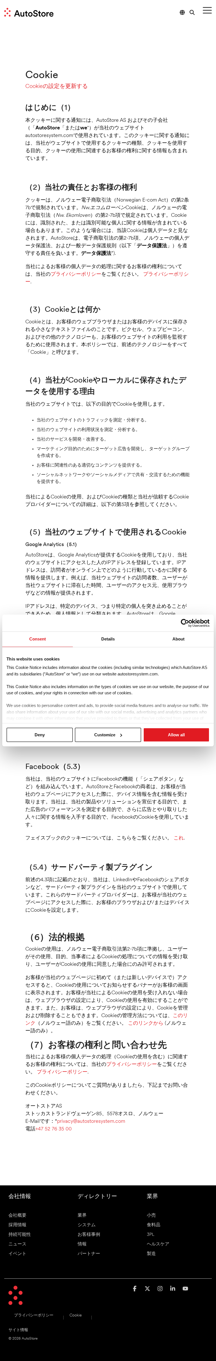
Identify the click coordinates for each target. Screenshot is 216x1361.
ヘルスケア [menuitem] (158, 1244)
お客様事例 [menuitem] (89, 1234)
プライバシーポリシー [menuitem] (33, 1315)
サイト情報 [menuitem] (18, 1330)
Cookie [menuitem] (75, 1315)
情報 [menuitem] (82, 1244)
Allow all (176, 734)
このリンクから (145, 1023)
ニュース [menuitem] (17, 1244)
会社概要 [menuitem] (17, 1215)
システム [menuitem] (87, 1225)
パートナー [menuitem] (89, 1254)
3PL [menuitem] (150, 1234)
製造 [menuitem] (151, 1254)
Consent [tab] (37, 639)
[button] (207, 10)
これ (179, 838)
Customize (104, 734)
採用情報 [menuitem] (17, 1225)
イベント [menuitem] (17, 1254)
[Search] (192, 12)
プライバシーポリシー (76, 274)
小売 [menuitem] (151, 1215)
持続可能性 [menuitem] (19, 1234)
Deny (40, 734)
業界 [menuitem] (82, 1215)
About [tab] (178, 639)
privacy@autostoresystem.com (91, 1121)
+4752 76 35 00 (53, 1129)
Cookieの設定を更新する (56, 86)
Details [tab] (108, 639)
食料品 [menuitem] (153, 1225)
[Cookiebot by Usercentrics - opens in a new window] (185, 623)
